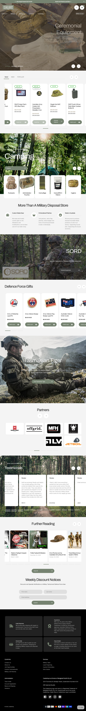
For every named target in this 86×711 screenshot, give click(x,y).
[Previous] (15, 1)
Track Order (8, 681)
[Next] (71, 1)
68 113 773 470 (50, 685)
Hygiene (73, 193)
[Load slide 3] (20, 66)
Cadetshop (11, 706)
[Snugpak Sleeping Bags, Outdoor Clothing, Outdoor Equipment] (36, 441)
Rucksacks (11, 193)
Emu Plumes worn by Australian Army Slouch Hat (41, 554)
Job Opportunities (10, 667)
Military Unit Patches (10, 671)
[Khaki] (34, 89)
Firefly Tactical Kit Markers (21, 553)
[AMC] (34, 86)
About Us (7, 665)
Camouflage (42, 193)
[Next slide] (79, 66)
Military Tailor (46, 662)
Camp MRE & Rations (58, 194)
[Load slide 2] (14, 66)
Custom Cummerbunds (11, 669)
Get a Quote (46, 669)
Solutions (7, 688)
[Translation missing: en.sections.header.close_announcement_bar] (84, 1)
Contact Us (8, 662)
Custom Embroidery (48, 667)
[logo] (55, 428)
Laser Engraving (47, 665)
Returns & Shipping (10, 686)
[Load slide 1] (7, 66)
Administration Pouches (27, 194)
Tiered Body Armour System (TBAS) (58, 554)
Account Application (10, 684)
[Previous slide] (73, 66)
